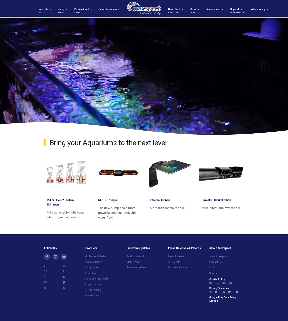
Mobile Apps (133, 262)
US (217, 283)
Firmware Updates (137, 267)
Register (213, 273)
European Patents (178, 267)
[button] (45, 11)
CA (224, 283)
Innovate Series (93, 262)
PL (64, 271)
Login (212, 267)
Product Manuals (136, 256)
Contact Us (215, 262)
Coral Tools (91, 273)
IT (45, 288)
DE (64, 265)
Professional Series (95, 256)
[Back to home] (144, 8)
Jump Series (92, 267)
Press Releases (176, 256)
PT (45, 276)
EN (45, 265)
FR (45, 282)
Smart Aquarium (94, 289)
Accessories (92, 295)
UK (210, 283)
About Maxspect (218, 256)
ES (45, 271)
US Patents (174, 262)
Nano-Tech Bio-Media (96, 278)
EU (230, 283)
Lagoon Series (93, 284)
